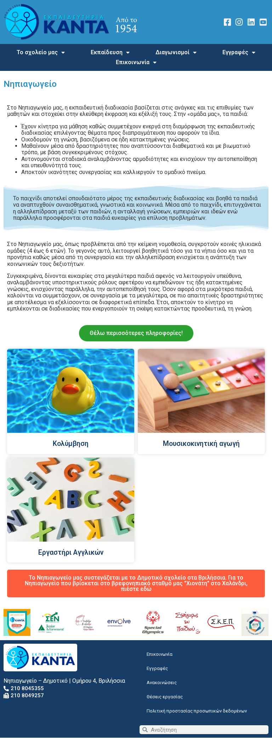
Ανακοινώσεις (162, 682)
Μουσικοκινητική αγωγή (201, 444)
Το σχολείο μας (37, 52)
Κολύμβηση (71, 444)
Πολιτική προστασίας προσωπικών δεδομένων (197, 711)
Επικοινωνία (132, 62)
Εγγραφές (235, 52)
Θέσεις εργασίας (165, 696)
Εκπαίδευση (107, 52)
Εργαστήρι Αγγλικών (70, 552)
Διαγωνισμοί (172, 52)
